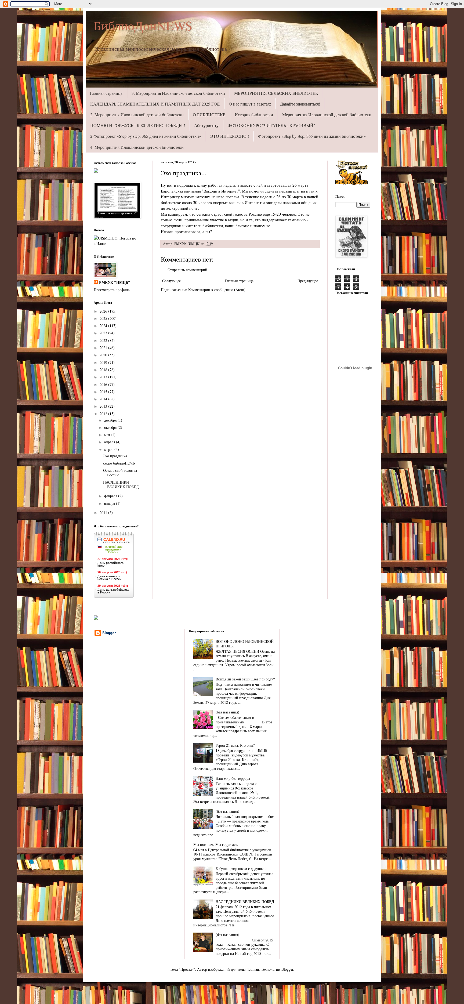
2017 (104, 376)
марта (109, 449)
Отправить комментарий (187, 269)
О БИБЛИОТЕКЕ (209, 114)
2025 (104, 318)
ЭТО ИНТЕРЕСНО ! (229, 136)
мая (107, 434)
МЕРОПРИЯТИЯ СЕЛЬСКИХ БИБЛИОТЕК (276, 93)
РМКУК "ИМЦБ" (114, 282)
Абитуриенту (206, 125)
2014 (104, 398)
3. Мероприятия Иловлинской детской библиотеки (178, 93)
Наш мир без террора (233, 778)
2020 (104, 354)
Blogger (287, 969)
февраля (111, 495)
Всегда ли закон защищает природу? (245, 679)
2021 (104, 347)
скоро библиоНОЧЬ (119, 463)
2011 (104, 512)
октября (111, 427)
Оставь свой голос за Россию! (120, 472)
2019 (104, 362)
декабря (111, 420)
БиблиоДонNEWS (143, 25)
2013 (104, 406)
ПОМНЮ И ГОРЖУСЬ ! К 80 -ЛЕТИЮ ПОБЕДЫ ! (137, 125)
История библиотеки (254, 114)
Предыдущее (308, 280)
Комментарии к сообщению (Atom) (216, 289)
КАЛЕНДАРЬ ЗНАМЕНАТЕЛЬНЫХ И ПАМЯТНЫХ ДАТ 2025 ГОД (155, 104)
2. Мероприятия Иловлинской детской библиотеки (137, 114)
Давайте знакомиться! (300, 104)
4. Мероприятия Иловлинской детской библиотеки (137, 147)
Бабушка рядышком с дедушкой (241, 868)
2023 (104, 332)
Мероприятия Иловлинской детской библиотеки (326, 114)
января (110, 503)
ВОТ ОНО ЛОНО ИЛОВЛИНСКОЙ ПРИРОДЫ (245, 643)
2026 (104, 311)
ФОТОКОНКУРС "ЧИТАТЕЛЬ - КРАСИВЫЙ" (271, 125)
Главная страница (106, 93)
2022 (104, 340)
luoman (253, 969)
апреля (110, 441)
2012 (104, 413)
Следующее (171, 280)
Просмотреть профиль (111, 289)
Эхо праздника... (116, 455)
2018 (104, 369)
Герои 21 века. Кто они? (235, 745)
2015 (104, 391)
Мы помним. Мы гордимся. (215, 844)
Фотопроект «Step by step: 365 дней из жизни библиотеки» (312, 136)
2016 (104, 384)
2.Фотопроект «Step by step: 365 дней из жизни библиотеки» (145, 136)
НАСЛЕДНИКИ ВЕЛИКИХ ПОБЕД (121, 484)
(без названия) (227, 712)
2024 (104, 325)
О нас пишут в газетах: (250, 104)
